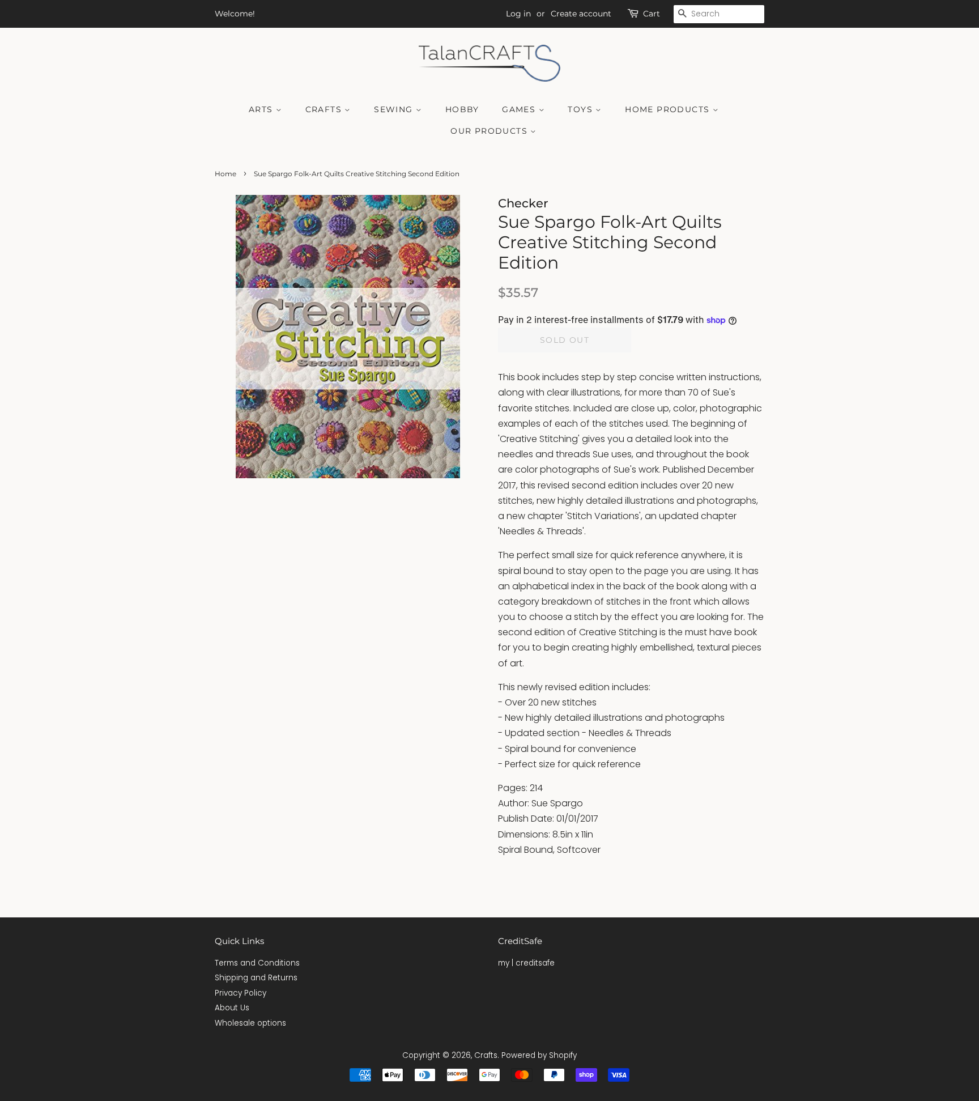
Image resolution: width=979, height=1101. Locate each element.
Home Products (669, 109)
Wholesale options (250, 1023)
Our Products (490, 131)
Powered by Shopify (539, 1055)
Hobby (462, 109)
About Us (232, 1007)
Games (520, 109)
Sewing (395, 109)
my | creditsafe (526, 963)
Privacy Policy (240, 993)
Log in (518, 13)
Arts (262, 109)
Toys (581, 109)
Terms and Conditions (257, 963)
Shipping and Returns (256, 977)
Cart (651, 13)
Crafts (325, 109)
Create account (581, 13)
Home (225, 173)
